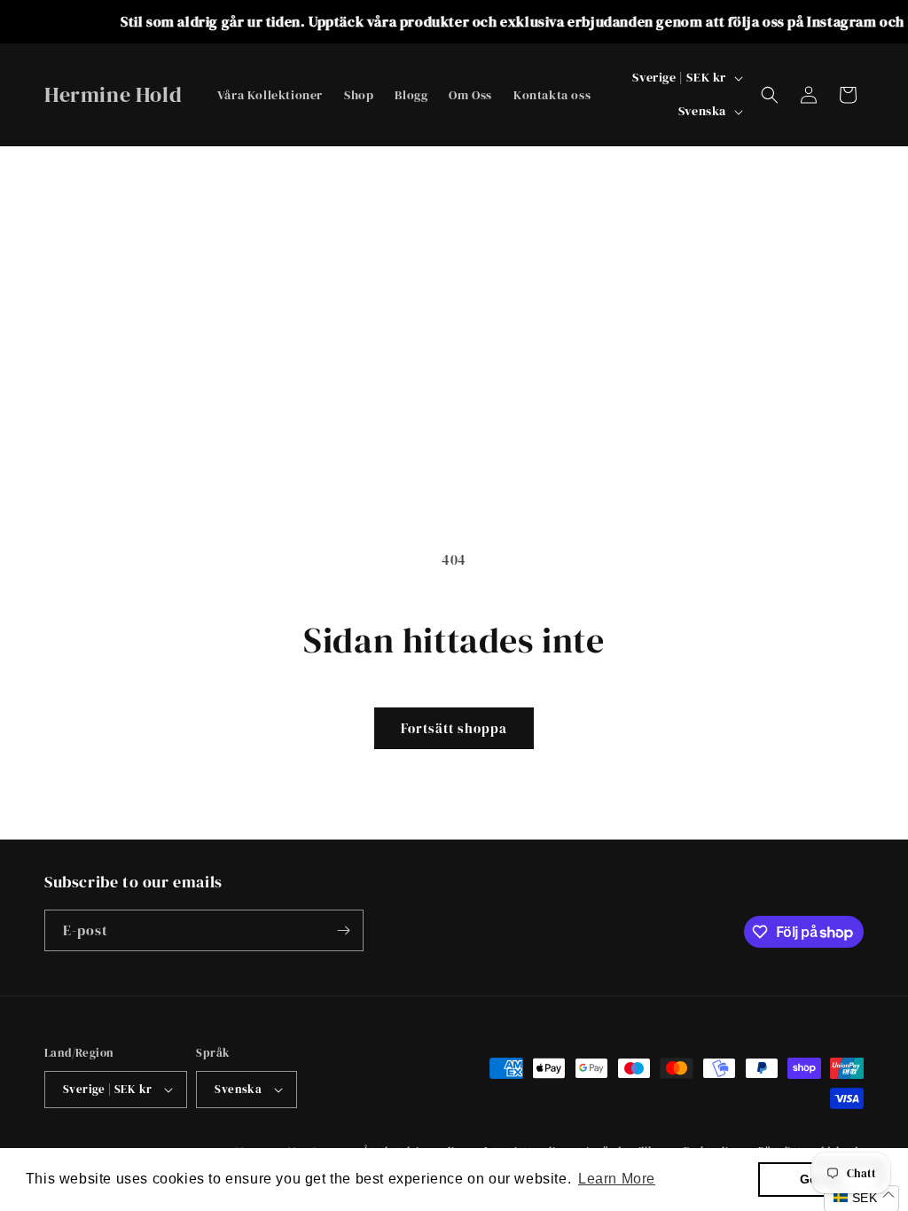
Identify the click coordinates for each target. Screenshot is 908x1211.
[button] (769, 94)
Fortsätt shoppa (454, 728)
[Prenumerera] (343, 930)
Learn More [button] (616, 1178)
